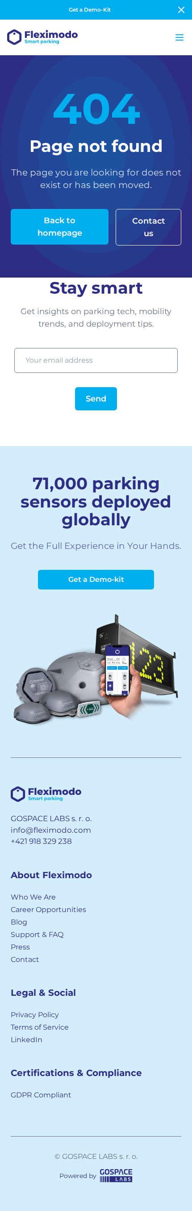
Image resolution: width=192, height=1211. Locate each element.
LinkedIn (26, 1039)
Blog (19, 922)
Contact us (148, 227)
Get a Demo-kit (96, 579)
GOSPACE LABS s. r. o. (51, 818)
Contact (25, 959)
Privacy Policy (35, 1015)
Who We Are (33, 897)
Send (96, 399)
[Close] (181, 9)
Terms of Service (40, 1027)
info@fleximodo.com (51, 830)
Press (20, 947)
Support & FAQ (37, 934)
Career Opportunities (48, 909)
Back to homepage (60, 227)
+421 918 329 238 (41, 841)
